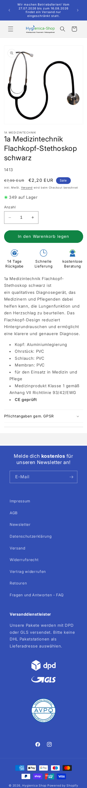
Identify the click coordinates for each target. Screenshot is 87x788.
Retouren (18, 583)
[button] (10, 29)
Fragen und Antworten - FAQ (37, 595)
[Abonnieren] (71, 477)
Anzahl (10, 207)
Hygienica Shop (34, 785)
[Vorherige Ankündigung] (9, 10)
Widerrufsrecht (24, 559)
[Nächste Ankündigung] (77, 10)
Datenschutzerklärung (30, 536)
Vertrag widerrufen (28, 571)
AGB (14, 513)
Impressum (20, 501)
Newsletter (20, 524)
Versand (27, 187)
